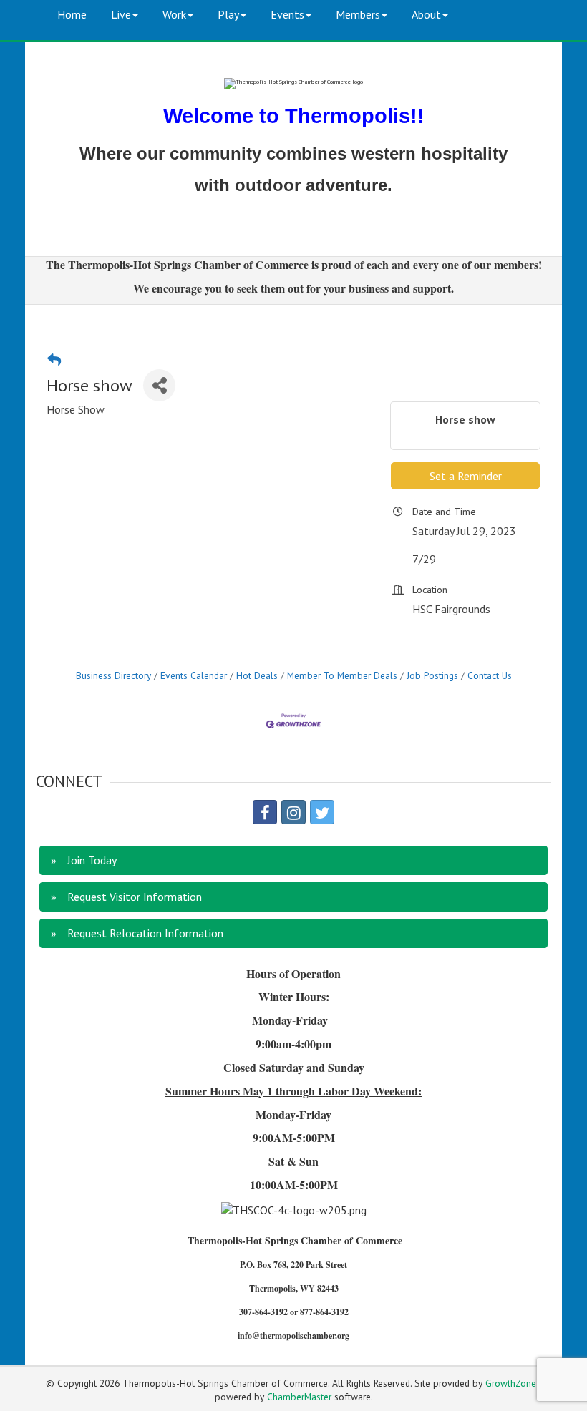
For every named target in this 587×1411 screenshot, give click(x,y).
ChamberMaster (299, 1396)
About (426, 14)
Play (228, 14)
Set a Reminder (466, 476)
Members (358, 14)
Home (72, 14)
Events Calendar (193, 675)
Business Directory (113, 675)
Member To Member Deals (342, 675)
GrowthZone (510, 1383)
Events (287, 14)
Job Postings (432, 675)
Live (121, 14)
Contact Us (489, 675)
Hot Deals (257, 675)
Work (174, 14)
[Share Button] (159, 385)
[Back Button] (54, 359)
